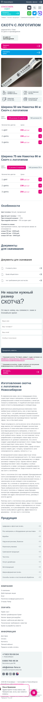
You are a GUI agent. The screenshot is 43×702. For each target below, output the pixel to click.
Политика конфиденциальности (12, 599)
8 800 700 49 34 (10, 661)
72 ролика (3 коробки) (16, 167)
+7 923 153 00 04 (10, 654)
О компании (5, 590)
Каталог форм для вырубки (10, 617)
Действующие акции (8, 593)
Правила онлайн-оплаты (10, 647)
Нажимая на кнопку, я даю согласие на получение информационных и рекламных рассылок (20, 365)
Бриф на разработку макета (11, 626)
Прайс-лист (5, 612)
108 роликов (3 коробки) (17, 118)
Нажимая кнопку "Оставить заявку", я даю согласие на (21, 358)
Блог (3, 596)
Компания (7, 586)
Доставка (4, 636)
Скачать (5, 607)
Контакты (4, 641)
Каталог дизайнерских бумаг (11, 614)
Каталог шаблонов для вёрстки (12, 620)
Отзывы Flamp (6, 601)
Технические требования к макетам (14, 623)
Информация (8, 631)
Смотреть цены (6, 52)
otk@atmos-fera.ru (11, 667)
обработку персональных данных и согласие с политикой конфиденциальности (17, 359)
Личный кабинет (7, 644)
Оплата (3, 639)
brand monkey (19, 684)
